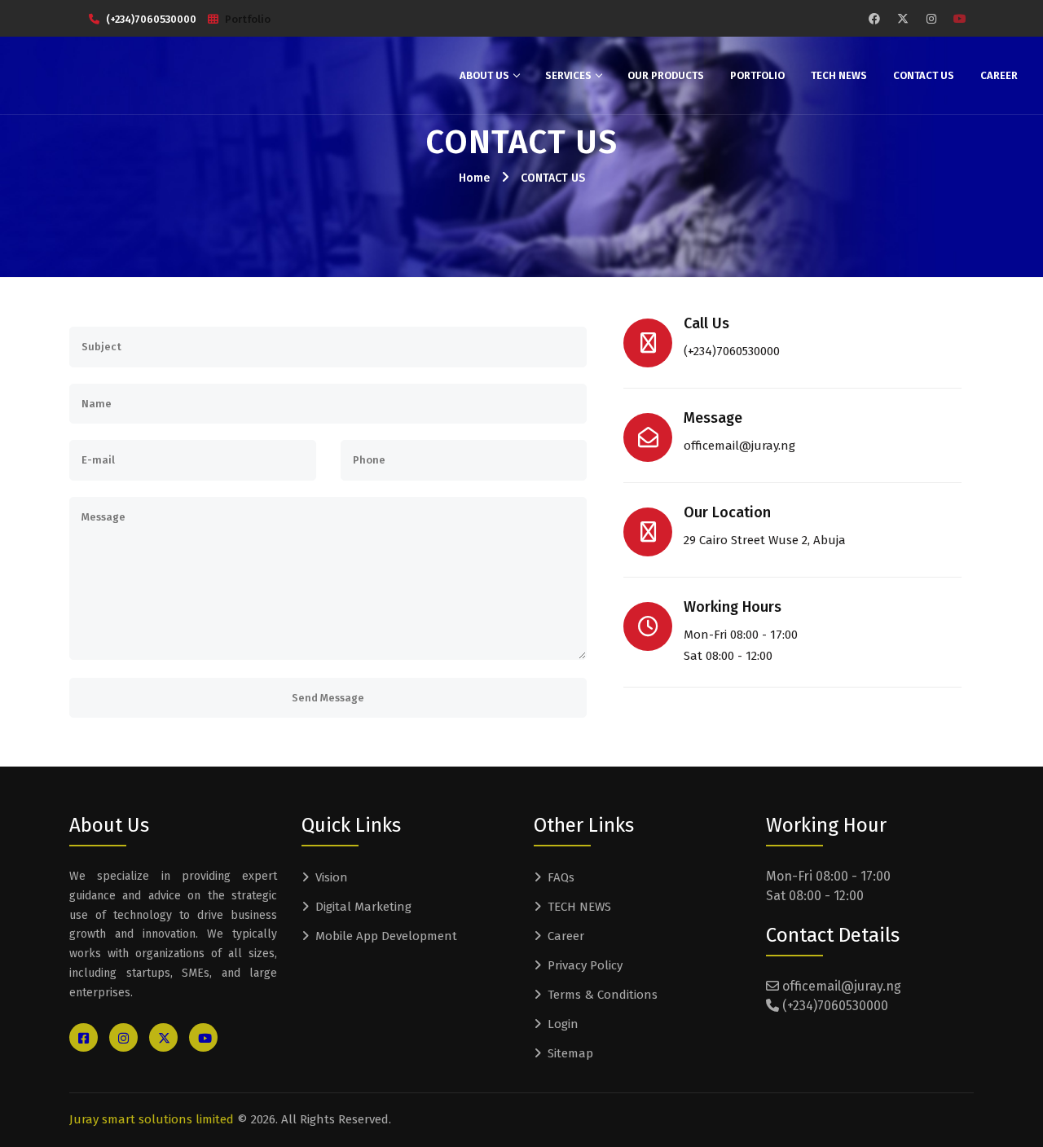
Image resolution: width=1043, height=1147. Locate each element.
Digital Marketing (363, 906)
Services (568, 75)
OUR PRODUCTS (665, 75)
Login (563, 1024)
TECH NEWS (839, 75)
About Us (484, 75)
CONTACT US (553, 178)
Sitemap (570, 1053)
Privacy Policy (585, 965)
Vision (331, 877)
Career (999, 75)
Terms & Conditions (603, 994)
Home (474, 178)
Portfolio (248, 19)
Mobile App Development (386, 936)
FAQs (561, 877)
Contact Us (923, 75)
